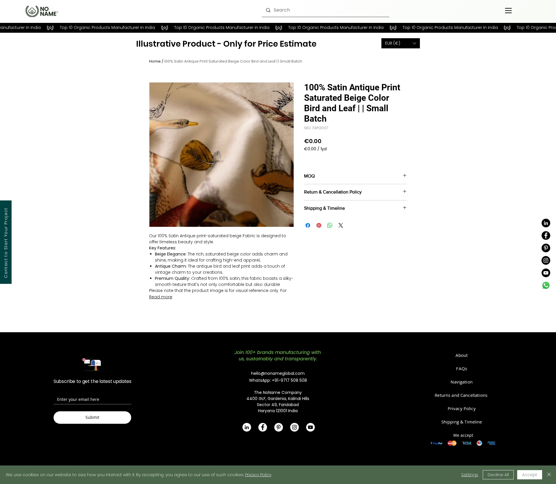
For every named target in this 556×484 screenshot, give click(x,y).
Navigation (462, 382)
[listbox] (400, 43)
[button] (400, 43)
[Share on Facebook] (307, 225)
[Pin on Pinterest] (318, 225)
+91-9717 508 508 (289, 380)
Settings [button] (469, 475)
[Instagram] (546, 260)
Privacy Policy (258, 475)
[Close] (549, 474)
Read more (160, 297)
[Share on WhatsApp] (329, 225)
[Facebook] (546, 235)
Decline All (498, 475)
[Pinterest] (546, 248)
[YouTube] (546, 273)
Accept (529, 475)
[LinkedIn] (546, 223)
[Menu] (508, 10)
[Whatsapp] (546, 285)
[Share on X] (340, 225)
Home (155, 61)
